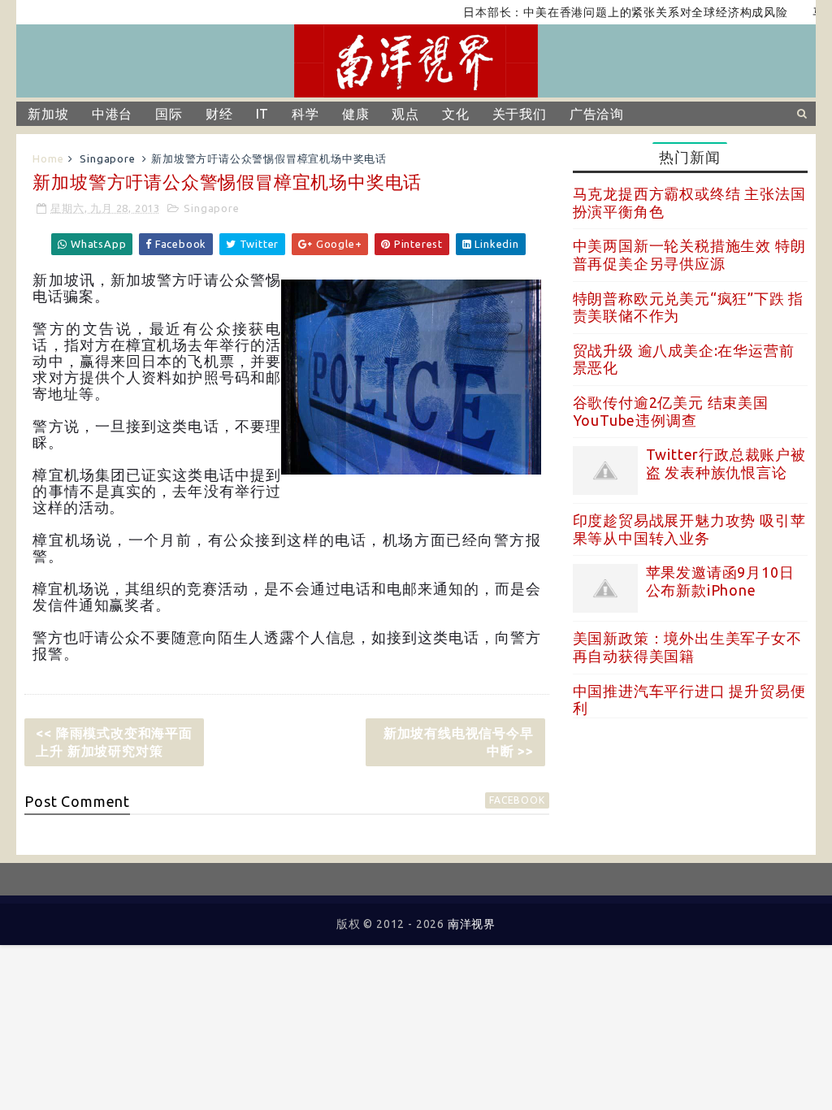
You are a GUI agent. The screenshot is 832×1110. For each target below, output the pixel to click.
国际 (169, 113)
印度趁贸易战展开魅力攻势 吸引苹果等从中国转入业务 (689, 529)
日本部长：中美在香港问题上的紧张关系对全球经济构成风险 (609, 12)
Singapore (107, 158)
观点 (405, 113)
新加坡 (48, 113)
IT (263, 113)
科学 (305, 113)
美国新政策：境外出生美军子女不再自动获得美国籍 (687, 647)
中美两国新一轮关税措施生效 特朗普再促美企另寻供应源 (689, 254)
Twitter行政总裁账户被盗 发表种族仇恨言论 (726, 463)
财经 (219, 113)
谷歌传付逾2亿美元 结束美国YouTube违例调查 (671, 411)
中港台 (112, 113)
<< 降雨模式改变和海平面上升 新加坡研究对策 (114, 742)
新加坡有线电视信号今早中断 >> (459, 742)
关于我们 (519, 113)
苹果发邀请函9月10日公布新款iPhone (720, 581)
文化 (456, 113)
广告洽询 (597, 113)
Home (47, 158)
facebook (516, 800)
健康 (356, 113)
